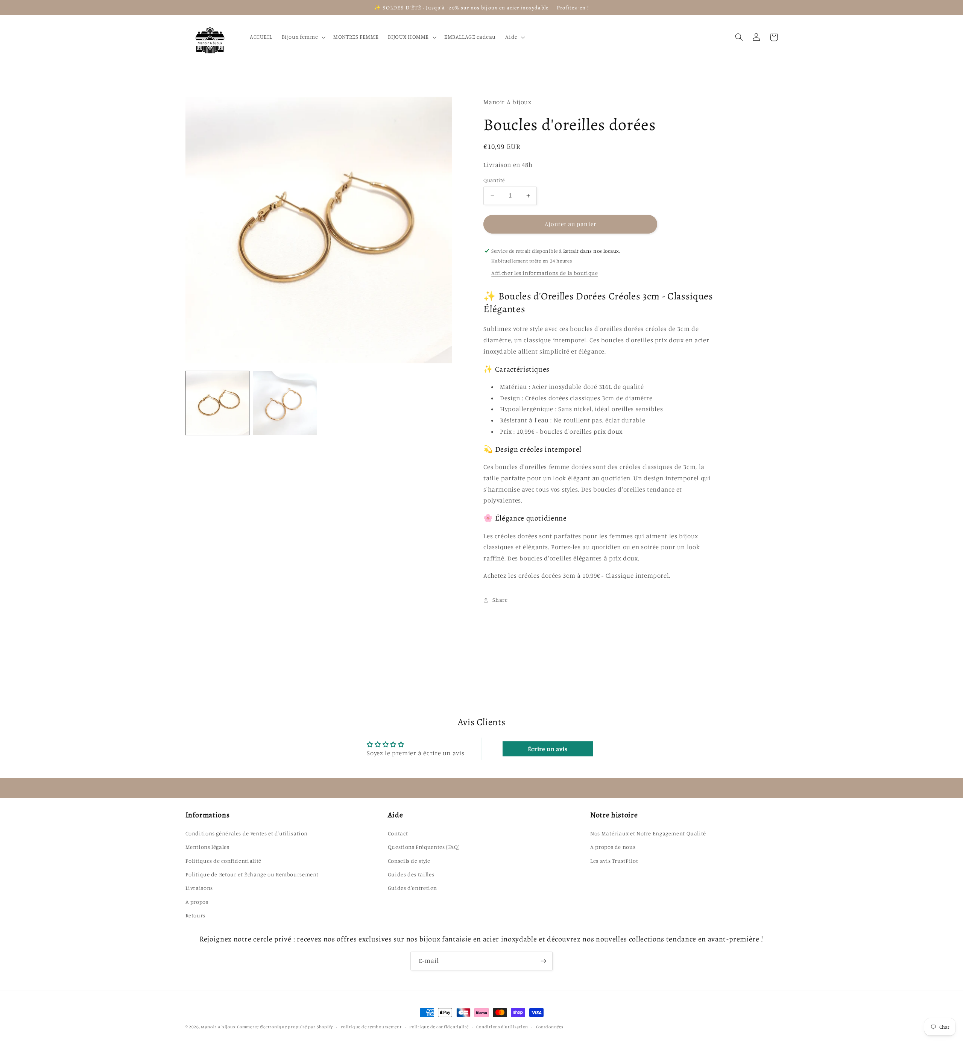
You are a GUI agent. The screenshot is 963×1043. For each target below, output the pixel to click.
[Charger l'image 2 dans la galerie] (284, 403)
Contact (398, 833)
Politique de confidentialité (439, 1026)
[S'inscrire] (543, 961)
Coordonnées (550, 1026)
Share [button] (499, 600)
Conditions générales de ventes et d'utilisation (246, 833)
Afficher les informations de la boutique (544, 273)
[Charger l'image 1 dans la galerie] (217, 403)
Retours (195, 915)
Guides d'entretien (412, 888)
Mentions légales (207, 847)
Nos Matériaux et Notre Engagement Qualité (648, 833)
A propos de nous (612, 847)
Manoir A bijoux (218, 1026)
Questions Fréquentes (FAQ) (424, 847)
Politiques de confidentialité (223, 861)
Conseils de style (409, 861)
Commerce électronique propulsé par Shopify (285, 1026)
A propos (196, 902)
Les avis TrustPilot (614, 861)
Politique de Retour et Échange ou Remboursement (252, 874)
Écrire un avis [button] (548, 749)
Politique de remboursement (371, 1026)
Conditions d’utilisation (502, 1026)
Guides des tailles (411, 874)
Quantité (493, 180)
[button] (303, 37)
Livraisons (199, 888)
